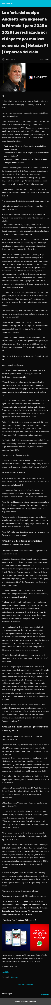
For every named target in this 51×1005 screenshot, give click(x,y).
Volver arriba (44, 995)
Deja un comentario (25, 984)
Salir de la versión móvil (25, 1001)
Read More (6, 972)
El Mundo (14, 977)
